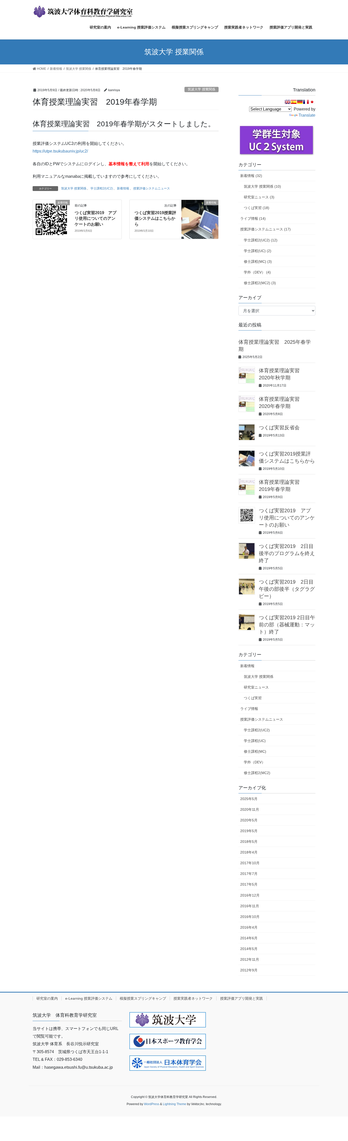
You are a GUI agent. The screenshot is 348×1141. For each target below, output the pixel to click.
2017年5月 (249, 884)
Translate (307, 115)
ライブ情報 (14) (253, 218)
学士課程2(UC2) (101, 188)
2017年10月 (250, 863)
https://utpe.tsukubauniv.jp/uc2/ (60, 151)
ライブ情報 (249, 709)
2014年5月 (249, 949)
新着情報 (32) (251, 176)
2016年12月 (250, 895)
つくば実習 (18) (256, 208)
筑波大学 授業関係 (201, 89)
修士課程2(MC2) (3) (260, 283)
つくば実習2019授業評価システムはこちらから (155, 218)
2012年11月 (249, 959)
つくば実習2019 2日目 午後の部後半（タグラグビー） (289, 589)
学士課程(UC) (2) (257, 251)
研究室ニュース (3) (259, 197)
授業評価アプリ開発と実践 (241, 998)
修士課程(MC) (255, 751)
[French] (306, 102)
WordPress (151, 1104)
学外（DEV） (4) (257, 272)
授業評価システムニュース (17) (265, 229)
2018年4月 (249, 852)
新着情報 (123, 188)
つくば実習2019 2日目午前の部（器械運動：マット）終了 (287, 625)
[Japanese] (312, 102)
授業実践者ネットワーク (193, 998)
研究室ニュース (256, 687)
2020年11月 (249, 809)
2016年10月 (250, 917)
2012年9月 (249, 970)
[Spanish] (294, 102)
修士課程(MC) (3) (258, 261)
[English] (287, 102)
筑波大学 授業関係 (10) (262, 186)
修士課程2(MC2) (257, 773)
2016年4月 (249, 927)
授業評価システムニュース (151, 188)
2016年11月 (249, 906)
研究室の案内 (47, 998)
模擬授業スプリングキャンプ (143, 998)
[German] (300, 102)
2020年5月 (249, 820)
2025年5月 (249, 799)
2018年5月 (249, 842)
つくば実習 (253, 698)
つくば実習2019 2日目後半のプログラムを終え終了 (287, 553)
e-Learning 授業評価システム (88, 998)
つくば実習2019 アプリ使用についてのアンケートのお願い (95, 218)
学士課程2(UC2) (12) (260, 240)
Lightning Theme (174, 1104)
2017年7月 (249, 874)
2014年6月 (249, 938)
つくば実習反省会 (279, 427)
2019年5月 (249, 831)
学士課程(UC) (255, 741)
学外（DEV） (254, 762)
